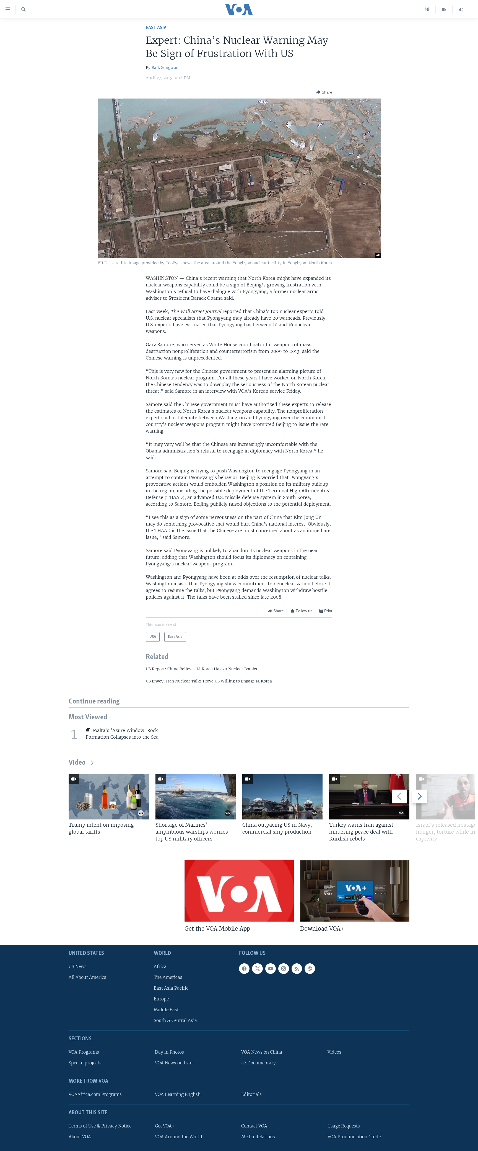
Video (77, 763)
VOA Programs (84, 1052)
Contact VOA (254, 1125)
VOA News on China (261, 1052)
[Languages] (427, 10)
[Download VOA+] (354, 891)
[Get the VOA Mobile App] (239, 891)
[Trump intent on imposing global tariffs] (109, 796)
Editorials (251, 1094)
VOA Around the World (178, 1136)
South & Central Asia (175, 1020)
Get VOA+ (165, 1125)
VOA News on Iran (174, 1062)
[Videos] (444, 10)
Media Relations (258, 1136)
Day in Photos (169, 1052)
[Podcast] (310, 968)
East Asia (156, 27)
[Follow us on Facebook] (244, 968)
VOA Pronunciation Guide (354, 1136)
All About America (87, 977)
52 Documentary (258, 1062)
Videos (334, 1052)
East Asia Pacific (171, 988)
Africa (160, 966)
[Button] (324, 92)
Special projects (85, 1062)
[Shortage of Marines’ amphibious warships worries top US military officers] (195, 796)
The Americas (168, 977)
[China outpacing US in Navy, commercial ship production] (282, 796)
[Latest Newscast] (461, 10)
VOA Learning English (178, 1094)
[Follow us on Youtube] (270, 968)
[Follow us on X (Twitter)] (257, 968)
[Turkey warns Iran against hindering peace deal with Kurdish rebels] (369, 796)
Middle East (166, 1009)
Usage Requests (344, 1125)
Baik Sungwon (165, 67)
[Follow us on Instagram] (283, 968)
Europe (161, 999)
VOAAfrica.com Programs (95, 1094)
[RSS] (297, 968)
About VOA (80, 1136)
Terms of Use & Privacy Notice (100, 1125)
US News (78, 966)
